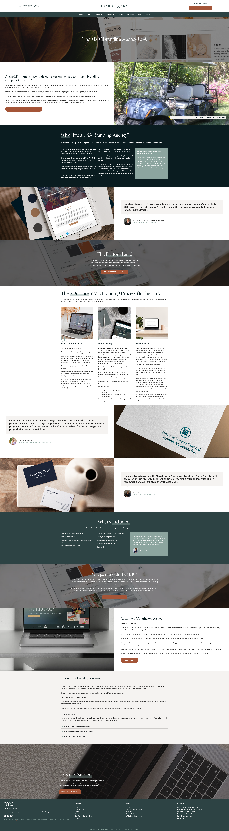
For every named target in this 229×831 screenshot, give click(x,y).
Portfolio (120, 14)
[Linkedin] (5, 816)
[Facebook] (11, 816)
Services (97, 14)
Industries (109, 14)
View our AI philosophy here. (18, 820)
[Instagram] (8, 816)
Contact (147, 14)
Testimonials (130, 14)
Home (81, 14)
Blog (139, 14)
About (88, 14)
